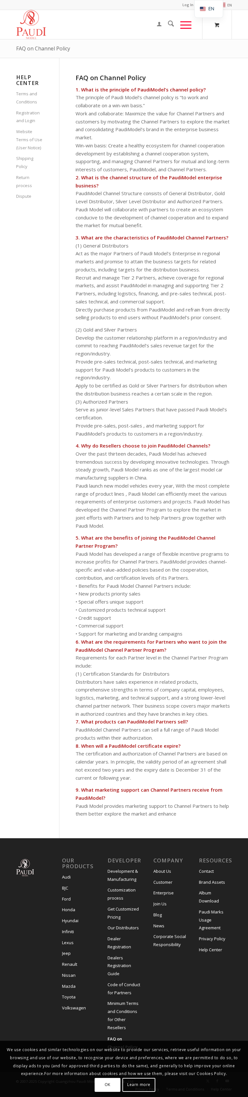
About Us (162, 871)
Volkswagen (74, 1008)
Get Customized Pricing (123, 913)
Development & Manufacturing (123, 875)
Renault (69, 964)
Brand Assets (212, 882)
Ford (66, 899)
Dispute (23, 196)
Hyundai (70, 920)
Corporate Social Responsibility (169, 940)
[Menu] (182, 24)
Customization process (122, 894)
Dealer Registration (119, 943)
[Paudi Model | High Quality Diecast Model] (31, 24)
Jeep (66, 953)
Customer (162, 882)
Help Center (210, 950)
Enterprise (163, 893)
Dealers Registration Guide (119, 966)
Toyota (69, 997)
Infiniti (68, 931)
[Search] (167, 24)
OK (107, 1084)
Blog (157, 915)
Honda (68, 909)
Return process (24, 181)
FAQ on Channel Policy (43, 48)
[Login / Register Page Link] (155, 24)
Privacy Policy (212, 939)
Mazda (69, 986)
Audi (66, 877)
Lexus (68, 942)
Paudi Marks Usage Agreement (211, 920)
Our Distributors (123, 928)
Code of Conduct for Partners (124, 989)
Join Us (160, 904)
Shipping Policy (24, 162)
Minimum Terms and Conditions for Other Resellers (123, 1015)
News (158, 926)
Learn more (138, 1084)
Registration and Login (28, 117)
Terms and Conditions (26, 98)
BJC (65, 888)
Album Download (209, 897)
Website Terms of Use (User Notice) (29, 140)
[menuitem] (223, 5)
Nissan (69, 975)
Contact (206, 871)
